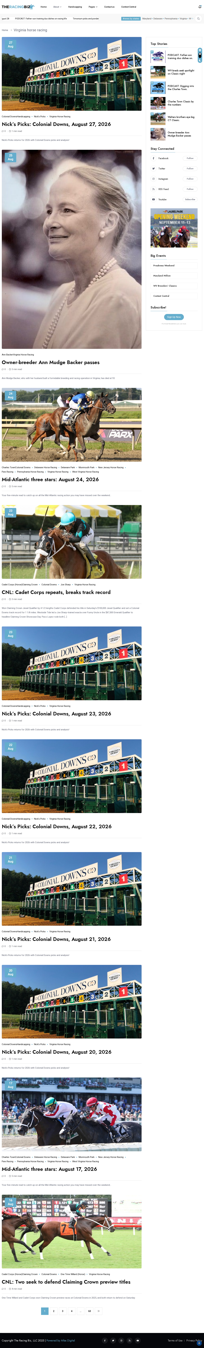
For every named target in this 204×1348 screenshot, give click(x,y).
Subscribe (190, 199)
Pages (92, 7)
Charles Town (8, 467)
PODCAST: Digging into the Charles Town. (181, 87)
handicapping (23, 116)
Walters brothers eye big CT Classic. (181, 118)
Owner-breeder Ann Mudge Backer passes (50, 362)
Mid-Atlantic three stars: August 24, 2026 (50, 479)
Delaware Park (68, 467)
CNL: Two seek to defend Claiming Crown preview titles (66, 1282)
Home (44, 7)
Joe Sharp (66, 584)
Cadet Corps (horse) (12, 584)
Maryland (146, 18)
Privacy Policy (194, 1340)
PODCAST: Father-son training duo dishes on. (180, 56)
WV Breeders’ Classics (165, 285)
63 (89, 1311)
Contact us (109, 7)
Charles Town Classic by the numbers (181, 103)
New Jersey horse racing (111, 467)
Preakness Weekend (163, 265)
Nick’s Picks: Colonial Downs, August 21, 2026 (56, 939)
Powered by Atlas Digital (60, 1340)
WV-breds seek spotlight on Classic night (181, 72)
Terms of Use (175, 1340)
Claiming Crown (30, 584)
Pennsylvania (171, 18)
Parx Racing (7, 471)
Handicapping (75, 7)
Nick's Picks (40, 116)
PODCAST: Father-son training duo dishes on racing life (65, 18)
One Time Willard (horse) (73, 1274)
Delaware (158, 18)
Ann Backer (7, 354)
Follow (190, 158)
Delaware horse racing (45, 467)
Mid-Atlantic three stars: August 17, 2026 (49, 1169)
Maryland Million (162, 275)
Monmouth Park (86, 467)
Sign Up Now (174, 317)
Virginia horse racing (30, 30)
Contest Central (128, 7)
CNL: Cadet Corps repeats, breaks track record (56, 592)
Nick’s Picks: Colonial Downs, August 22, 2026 (57, 826)
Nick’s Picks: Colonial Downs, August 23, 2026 (56, 713)
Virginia (183, 18)
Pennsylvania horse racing (30, 471)
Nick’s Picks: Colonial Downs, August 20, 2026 (57, 1052)
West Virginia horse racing (85, 471)
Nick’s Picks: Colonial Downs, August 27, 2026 (56, 124)
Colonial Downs (9, 116)
